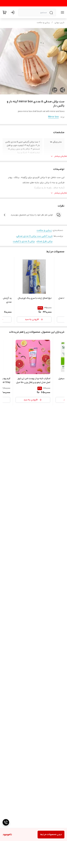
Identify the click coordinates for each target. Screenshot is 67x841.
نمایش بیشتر (60, 156)
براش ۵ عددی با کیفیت (24, 241)
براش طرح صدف (45, 241)
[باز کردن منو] (61, 12)
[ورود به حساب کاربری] (13, 12)
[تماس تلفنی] (6, 822)
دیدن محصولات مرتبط (51, 834)
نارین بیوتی (59, 22)
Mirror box (53, 116)
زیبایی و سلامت (43, 22)
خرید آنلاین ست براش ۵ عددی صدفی (34, 236)
